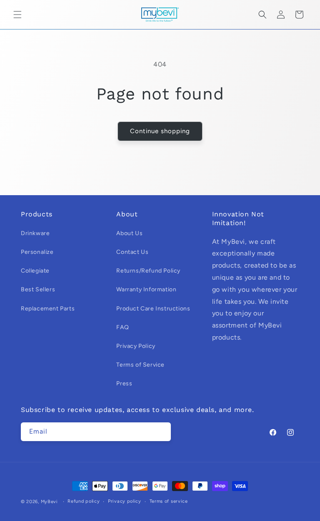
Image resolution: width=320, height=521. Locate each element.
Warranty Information (146, 289)
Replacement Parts (48, 308)
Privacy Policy (135, 346)
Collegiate (35, 270)
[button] (17, 14)
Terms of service (169, 501)
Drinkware (35, 233)
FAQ (122, 327)
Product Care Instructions (153, 308)
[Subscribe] (161, 431)
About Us (129, 233)
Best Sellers (38, 289)
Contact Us (132, 252)
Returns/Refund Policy (148, 270)
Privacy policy (124, 501)
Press (124, 383)
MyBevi (49, 501)
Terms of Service (140, 364)
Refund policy (84, 501)
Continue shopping (160, 131)
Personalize (37, 252)
